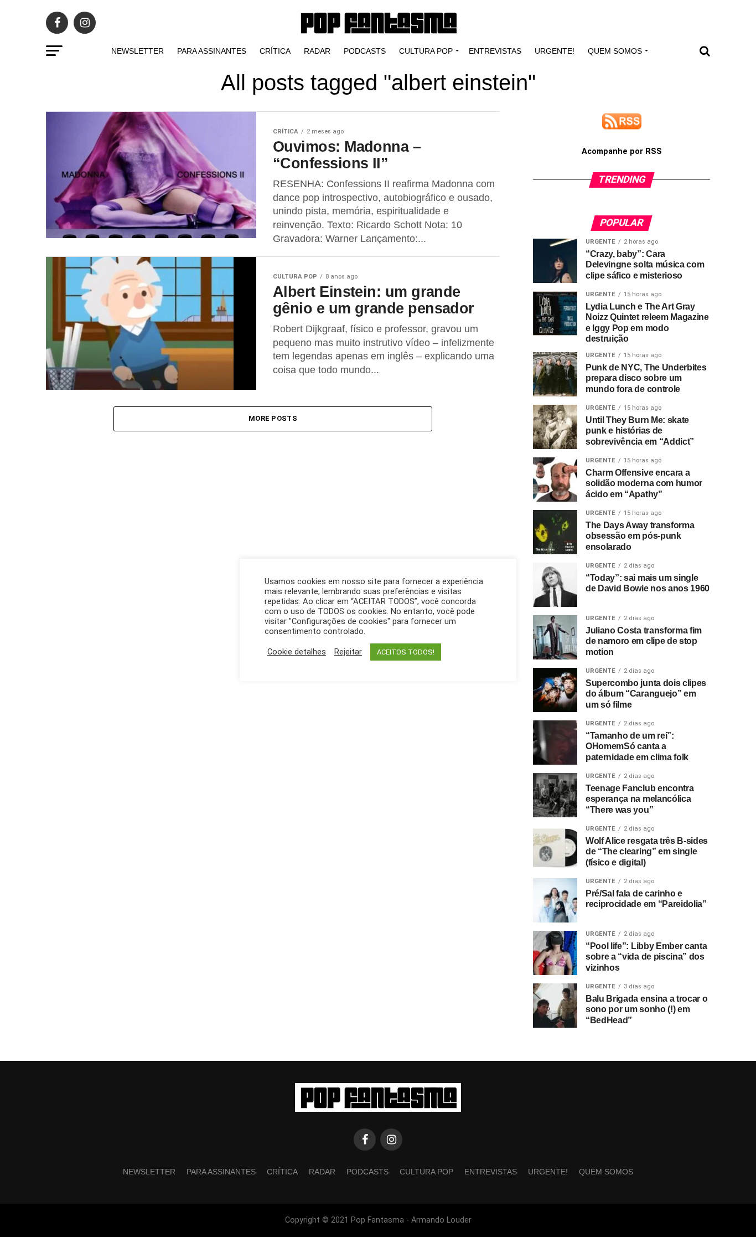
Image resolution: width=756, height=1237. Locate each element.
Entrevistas (495, 51)
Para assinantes (211, 51)
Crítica (275, 51)
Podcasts (365, 51)
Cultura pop (426, 51)
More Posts (272, 418)
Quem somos (615, 51)
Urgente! (554, 51)
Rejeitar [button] (348, 652)
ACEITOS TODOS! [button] (405, 652)
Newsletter (137, 51)
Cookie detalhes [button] (296, 652)
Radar (317, 51)
